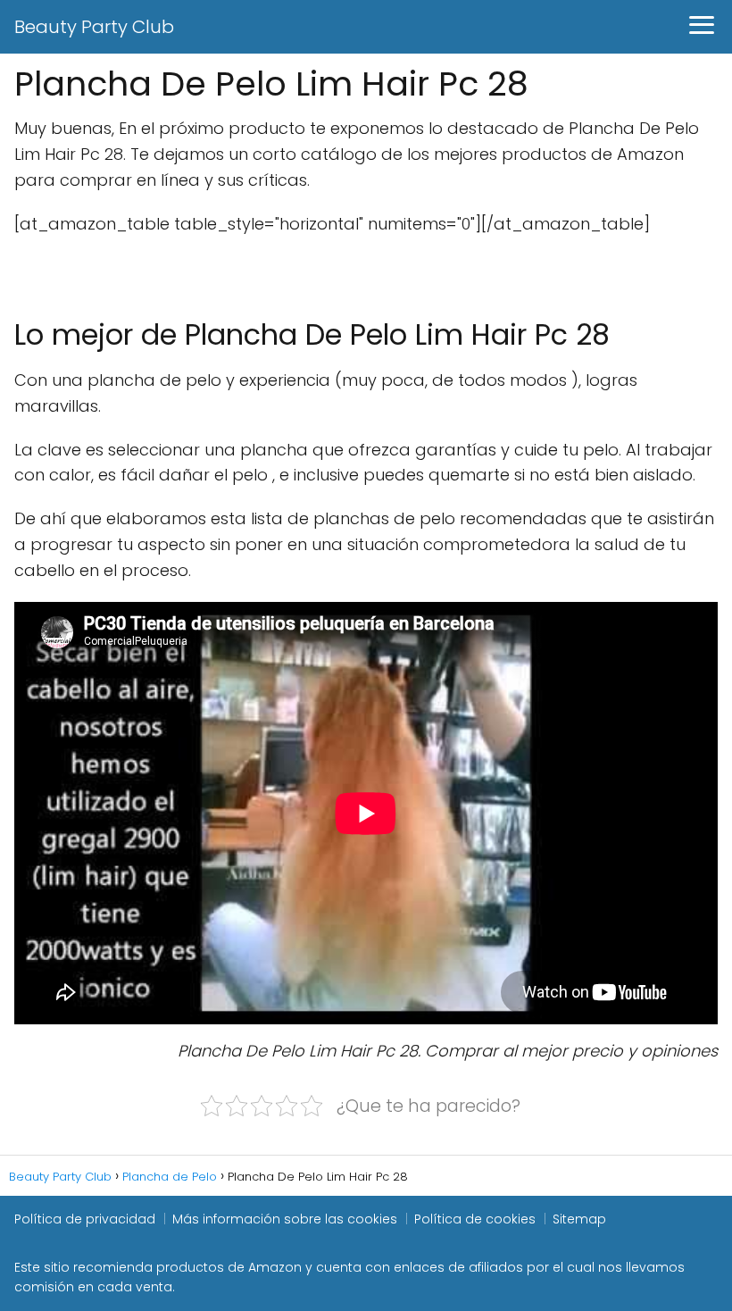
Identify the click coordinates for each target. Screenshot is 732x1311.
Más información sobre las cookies (284, 1219)
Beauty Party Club (94, 26)
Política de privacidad (84, 1219)
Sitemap (579, 1219)
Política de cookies (475, 1219)
